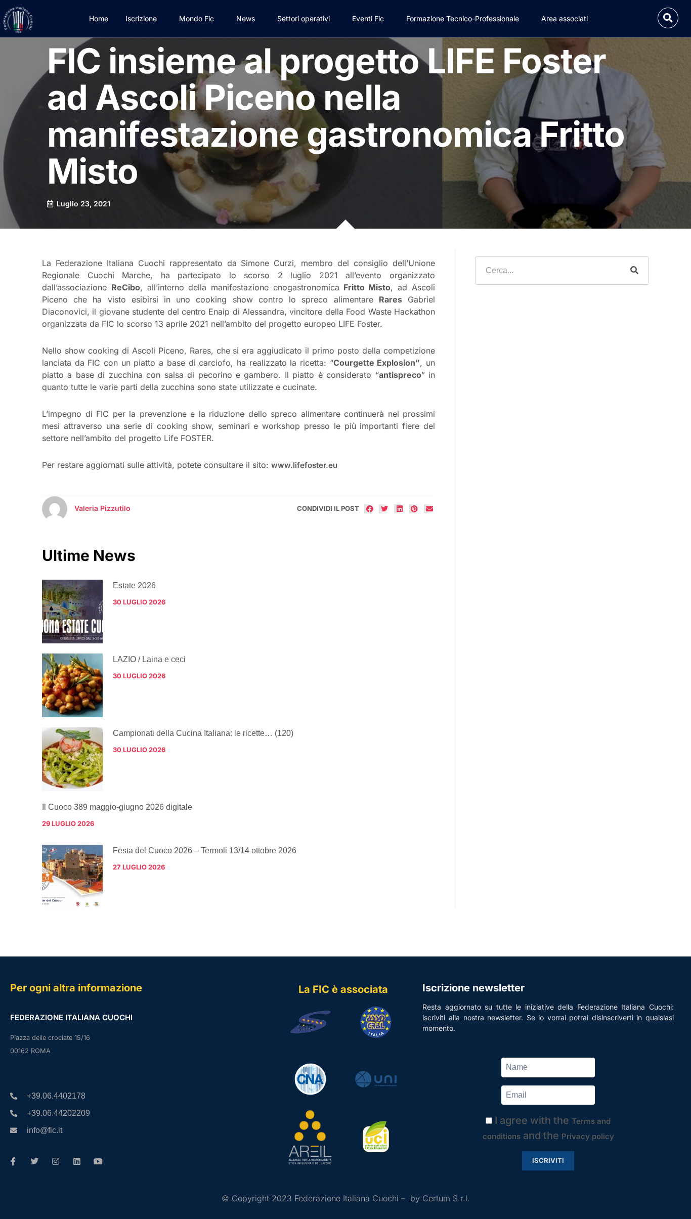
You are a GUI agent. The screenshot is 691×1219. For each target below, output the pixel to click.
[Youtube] (98, 1161)
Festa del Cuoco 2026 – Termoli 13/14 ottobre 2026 (204, 850)
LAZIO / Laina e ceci (149, 659)
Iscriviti (548, 1160)
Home (98, 18)
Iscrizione (141, 18)
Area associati (564, 18)
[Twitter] (34, 1161)
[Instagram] (56, 1161)
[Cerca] (634, 270)
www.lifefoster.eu (304, 465)
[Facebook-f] (13, 1161)
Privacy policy (588, 1136)
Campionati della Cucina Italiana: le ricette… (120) (203, 733)
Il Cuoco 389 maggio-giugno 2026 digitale (117, 807)
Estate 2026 (134, 585)
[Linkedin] (77, 1161)
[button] (668, 18)
